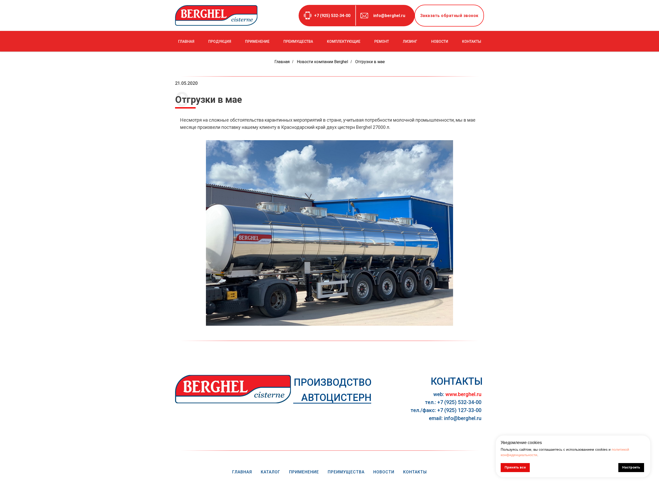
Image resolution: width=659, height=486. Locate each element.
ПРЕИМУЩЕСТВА (298, 41)
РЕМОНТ (381, 41)
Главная (282, 61)
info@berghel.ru (389, 15)
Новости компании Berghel (322, 61)
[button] (449, 16)
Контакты (415, 472)
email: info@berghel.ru (455, 418)
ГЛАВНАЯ (186, 41)
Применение (304, 472)
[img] (233, 389)
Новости (383, 472)
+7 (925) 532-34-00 (332, 15)
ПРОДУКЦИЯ (219, 41)
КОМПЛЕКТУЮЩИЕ (343, 41)
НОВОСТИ (439, 41)
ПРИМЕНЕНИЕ (257, 41)
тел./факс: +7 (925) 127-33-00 (446, 410)
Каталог (270, 472)
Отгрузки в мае (370, 61)
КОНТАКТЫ (471, 41)
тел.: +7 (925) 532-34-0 (452, 402)
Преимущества (346, 472)
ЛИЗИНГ (410, 41)
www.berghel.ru (463, 394)
